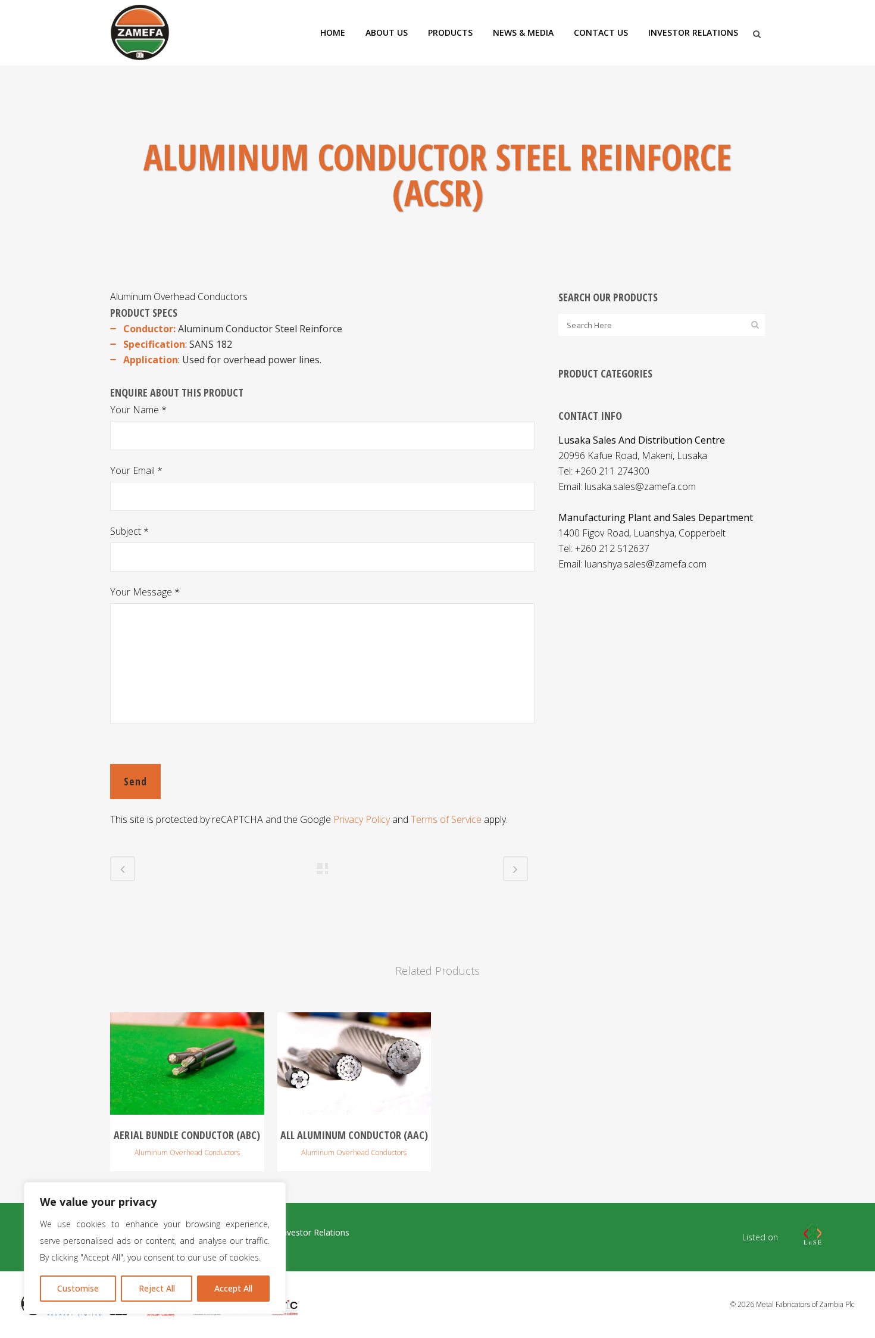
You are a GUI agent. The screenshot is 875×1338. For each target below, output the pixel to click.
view (187, 1062)
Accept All (233, 1288)
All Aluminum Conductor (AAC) (354, 1135)
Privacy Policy (361, 819)
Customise (78, 1288)
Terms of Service (446, 819)
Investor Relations (314, 1232)
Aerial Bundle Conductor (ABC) (187, 1135)
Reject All (157, 1288)
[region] (155, 1248)
